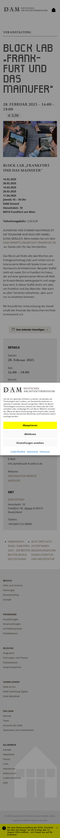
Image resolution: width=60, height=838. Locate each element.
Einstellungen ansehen (30, 442)
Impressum (45, 451)
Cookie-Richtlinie (17, 451)
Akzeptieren (30, 425)
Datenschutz (32, 451)
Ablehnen (30, 434)
